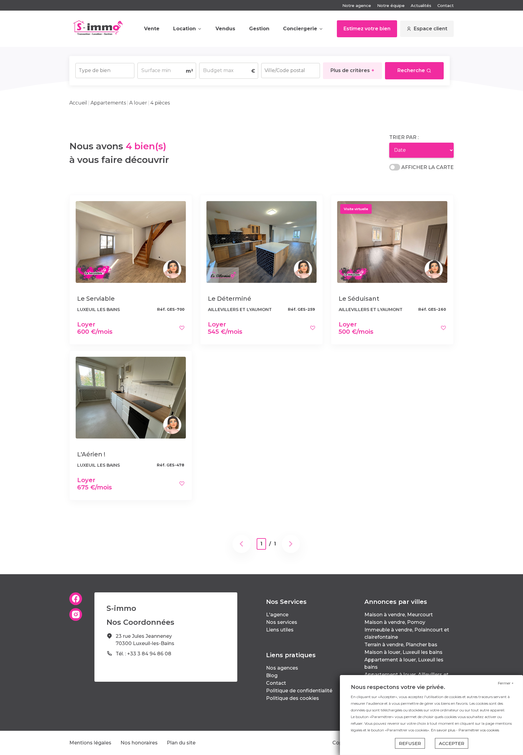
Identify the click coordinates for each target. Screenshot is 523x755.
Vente (152, 28)
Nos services (281, 622)
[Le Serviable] (131, 241)
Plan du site (181, 743)
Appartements (108, 103)
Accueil (78, 103)
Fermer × (506, 683)
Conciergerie (300, 28)
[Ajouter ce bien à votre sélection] (181, 328)
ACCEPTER (451, 743)
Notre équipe (391, 5)
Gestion (259, 28)
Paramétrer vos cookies (479, 730)
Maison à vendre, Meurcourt (398, 615)
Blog (272, 675)
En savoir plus (443, 730)
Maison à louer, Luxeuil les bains (403, 652)
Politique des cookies (292, 698)
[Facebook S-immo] (75, 598)
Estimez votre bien (367, 28)
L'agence (277, 615)
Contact (445, 5)
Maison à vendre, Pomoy (394, 622)
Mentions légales (90, 743)
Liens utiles (280, 630)
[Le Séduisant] (392, 241)
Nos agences (282, 668)
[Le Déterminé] (261, 241)
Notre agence (356, 5)
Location (184, 28)
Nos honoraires (139, 743)
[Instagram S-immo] (75, 614)
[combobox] (104, 70)
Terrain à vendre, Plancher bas (400, 644)
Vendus (225, 28)
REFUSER (410, 743)
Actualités (421, 5)
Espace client (430, 28)
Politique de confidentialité (299, 691)
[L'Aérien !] (131, 397)
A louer (138, 103)
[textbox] (105, 68)
